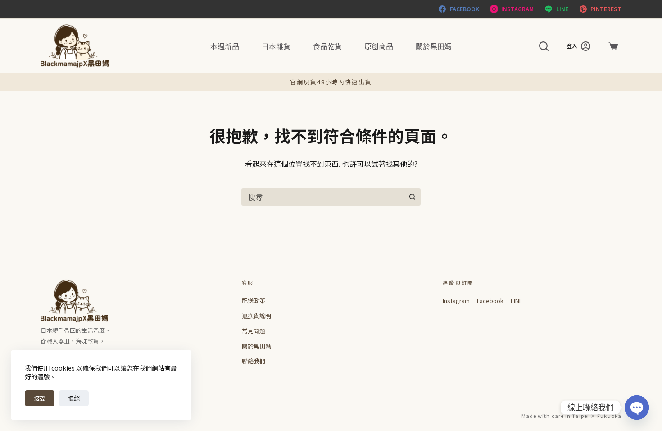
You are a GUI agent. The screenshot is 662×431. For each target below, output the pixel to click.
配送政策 (253, 300)
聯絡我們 (253, 361)
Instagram (456, 300)
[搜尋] (544, 46)
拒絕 (74, 398)
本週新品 (224, 46)
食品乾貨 (327, 46)
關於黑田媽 (434, 46)
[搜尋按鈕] (412, 197)
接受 (39, 398)
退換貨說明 (256, 316)
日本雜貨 (276, 46)
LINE (516, 300)
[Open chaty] (637, 407)
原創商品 (378, 46)
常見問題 (253, 330)
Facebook (490, 300)
